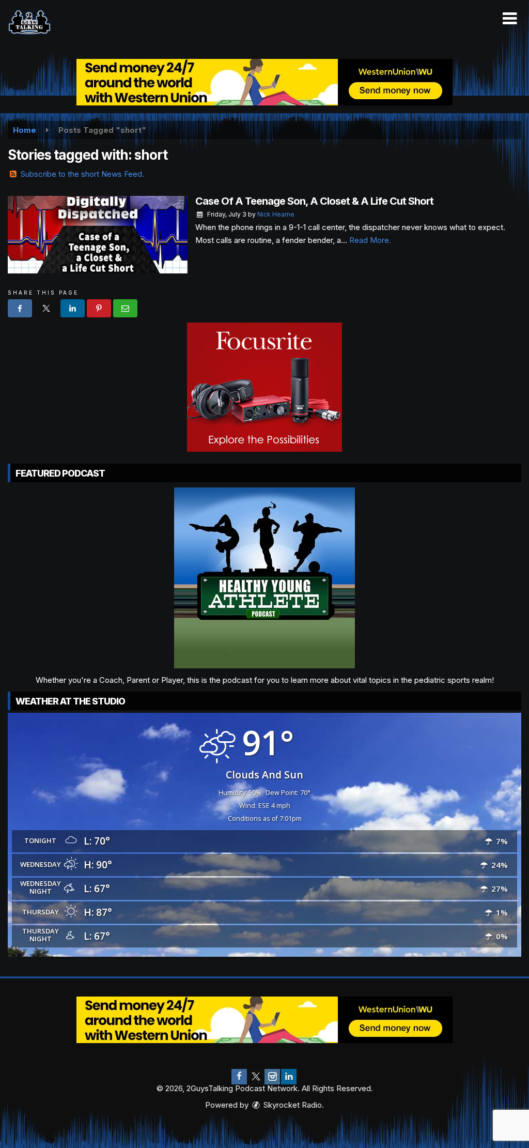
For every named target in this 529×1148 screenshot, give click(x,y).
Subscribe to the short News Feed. (82, 174)
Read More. (370, 240)
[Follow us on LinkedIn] (289, 1076)
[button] (509, 18)
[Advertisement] (264, 82)
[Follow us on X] (255, 1076)
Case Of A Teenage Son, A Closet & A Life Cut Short (314, 201)
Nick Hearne (275, 214)
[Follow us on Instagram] (272, 1076)
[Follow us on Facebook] (239, 1076)
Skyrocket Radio (291, 1105)
